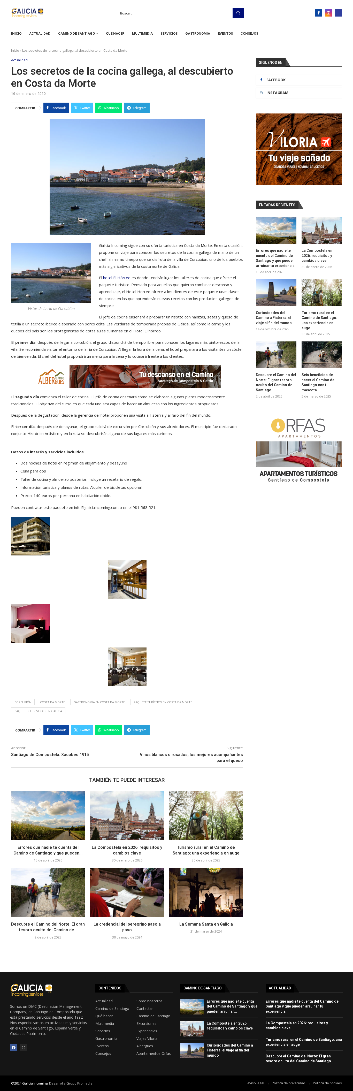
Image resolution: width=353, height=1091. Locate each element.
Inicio (16, 33)
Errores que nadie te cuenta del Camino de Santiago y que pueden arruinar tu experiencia (275, 258)
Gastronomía (197, 33)
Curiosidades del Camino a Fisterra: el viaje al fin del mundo (274, 318)
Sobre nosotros (149, 1001)
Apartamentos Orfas (153, 1053)
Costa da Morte (52, 702)
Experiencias (146, 1031)
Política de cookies (327, 1083)
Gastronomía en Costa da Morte (99, 702)
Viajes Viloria (146, 1038)
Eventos (225, 33)
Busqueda (238, 13)
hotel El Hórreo (117, 277)
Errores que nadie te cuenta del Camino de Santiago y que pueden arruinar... (232, 1006)
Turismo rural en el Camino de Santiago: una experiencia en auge (319, 320)
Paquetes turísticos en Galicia (38, 711)
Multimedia (142, 33)
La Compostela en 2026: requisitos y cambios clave (317, 255)
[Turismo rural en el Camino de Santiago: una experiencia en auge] (206, 815)
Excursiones (146, 1023)
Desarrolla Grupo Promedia (71, 1083)
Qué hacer (115, 33)
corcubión (22, 702)
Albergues (144, 1046)
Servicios (169, 33)
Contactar (144, 1008)
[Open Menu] (338, 13)
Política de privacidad (288, 1083)
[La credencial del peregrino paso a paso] (127, 892)
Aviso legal (255, 1083)
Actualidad (39, 33)
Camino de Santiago (76, 33)
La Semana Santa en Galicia (206, 924)
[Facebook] (318, 13)
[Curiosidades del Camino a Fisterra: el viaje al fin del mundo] (276, 292)
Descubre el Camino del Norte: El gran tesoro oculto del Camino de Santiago (276, 382)
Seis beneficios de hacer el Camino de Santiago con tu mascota (318, 382)
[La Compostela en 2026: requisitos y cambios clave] (127, 815)
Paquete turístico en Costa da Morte (163, 702)
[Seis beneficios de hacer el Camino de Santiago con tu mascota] (322, 354)
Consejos (249, 33)
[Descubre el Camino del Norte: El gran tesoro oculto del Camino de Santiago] (48, 892)
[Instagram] (328, 13)
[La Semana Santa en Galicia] (206, 892)
